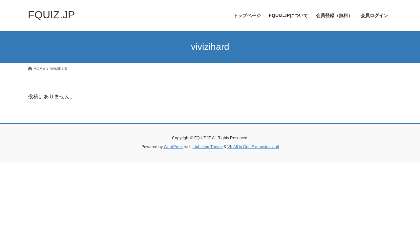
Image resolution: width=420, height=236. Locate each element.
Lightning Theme (208, 147)
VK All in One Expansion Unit (253, 147)
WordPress (173, 147)
